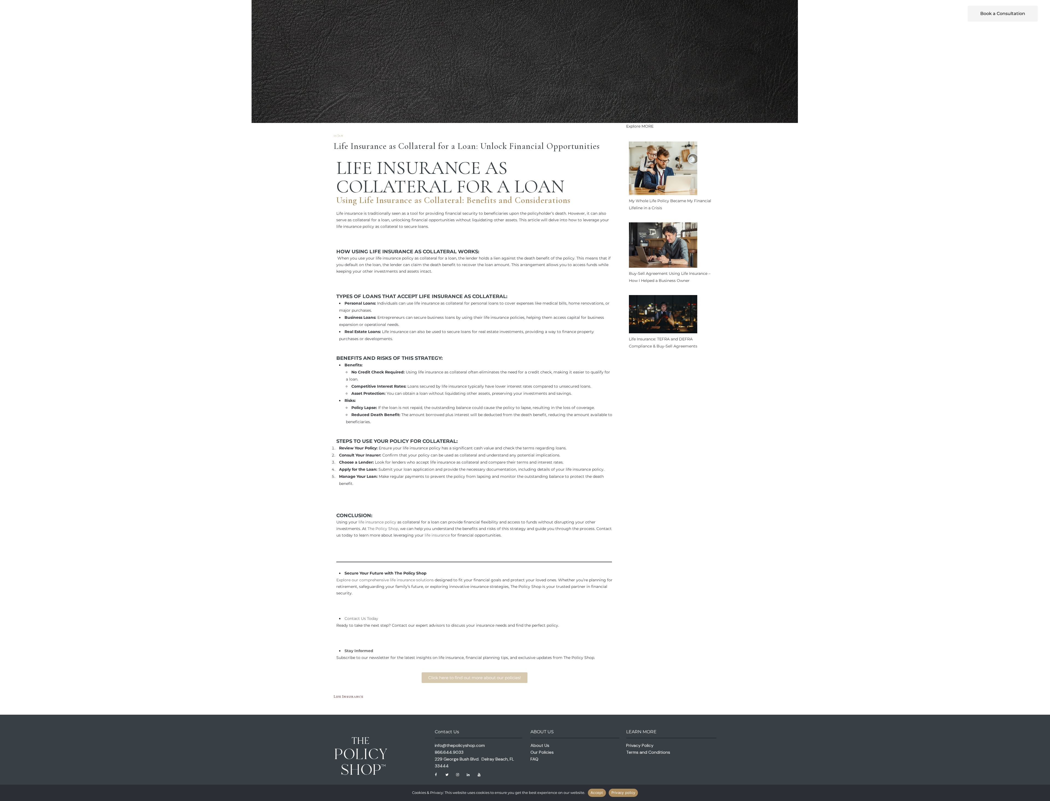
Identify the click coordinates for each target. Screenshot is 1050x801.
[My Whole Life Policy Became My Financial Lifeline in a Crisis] (663, 169)
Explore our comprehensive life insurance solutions (385, 580)
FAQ (534, 759)
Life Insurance (408, 168)
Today (372, 618)
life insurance (437, 535)
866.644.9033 (449, 752)
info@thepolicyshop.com (460, 745)
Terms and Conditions (648, 752)
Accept (597, 792)
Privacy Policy (640, 745)
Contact (352, 618)
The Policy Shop (383, 528)
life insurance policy (377, 522)
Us (363, 618)
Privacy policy (623, 792)
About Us (539, 745)
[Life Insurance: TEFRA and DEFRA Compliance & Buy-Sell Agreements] (663, 315)
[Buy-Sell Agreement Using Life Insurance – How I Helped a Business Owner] (663, 246)
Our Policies (542, 752)
